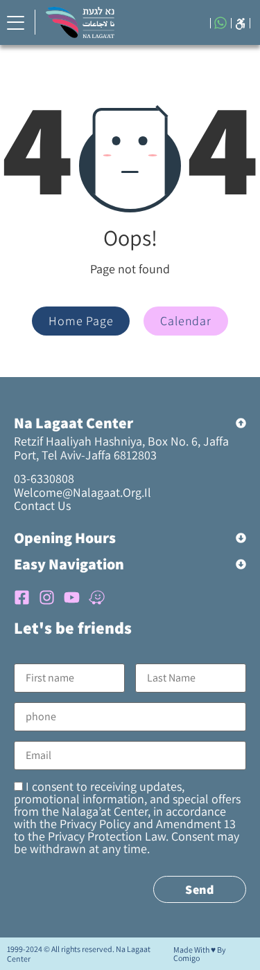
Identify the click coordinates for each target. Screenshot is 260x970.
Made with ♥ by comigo (199, 953)
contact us (42, 505)
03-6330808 (44, 478)
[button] (240, 22)
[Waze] (97, 597)
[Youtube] (72, 597)
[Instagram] (47, 597)
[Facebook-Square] (22, 597)
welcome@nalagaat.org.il (82, 492)
